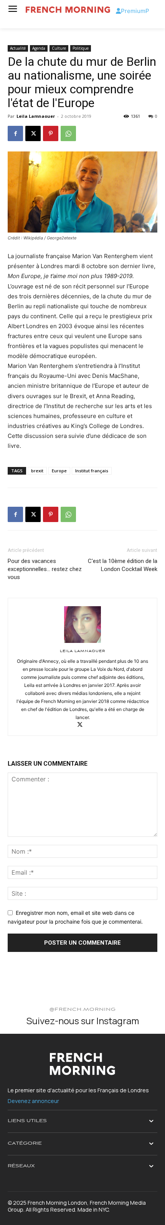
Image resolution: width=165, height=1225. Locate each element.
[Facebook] (15, 133)
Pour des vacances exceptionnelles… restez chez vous (45, 569)
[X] (33, 133)
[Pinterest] (50, 133)
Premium (133, 11)
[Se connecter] (118, 11)
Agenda (38, 48)
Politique (81, 48)
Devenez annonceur (33, 1101)
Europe (59, 470)
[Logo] (68, 10)
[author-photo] (82, 642)
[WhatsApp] (68, 133)
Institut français (91, 470)
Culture (59, 48)
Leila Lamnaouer (35, 116)
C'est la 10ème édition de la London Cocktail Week (122, 565)
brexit (37, 470)
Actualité (18, 48)
